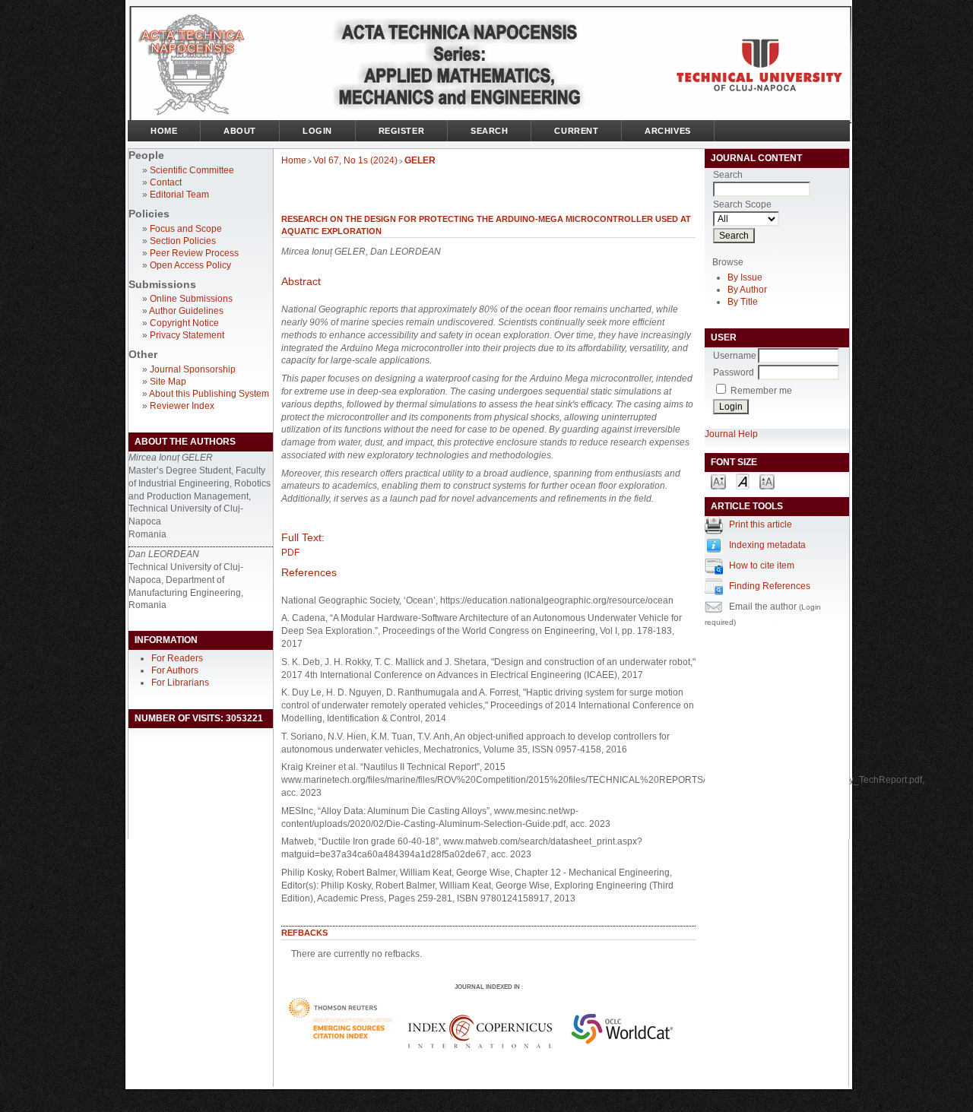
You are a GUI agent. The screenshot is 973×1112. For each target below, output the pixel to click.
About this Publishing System (209, 393)
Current (576, 130)
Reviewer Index (182, 406)
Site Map (168, 381)
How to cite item (761, 565)
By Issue (744, 277)
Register (401, 130)
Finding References (769, 586)
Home (164, 130)
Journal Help (731, 434)
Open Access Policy (190, 265)
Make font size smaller (718, 480)
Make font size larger (767, 480)
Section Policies (183, 241)
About (239, 130)
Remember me (761, 390)
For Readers (177, 658)
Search (489, 130)
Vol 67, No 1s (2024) (355, 160)
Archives (667, 130)
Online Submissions (191, 298)
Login (317, 130)
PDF (290, 552)
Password (733, 372)
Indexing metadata (767, 545)
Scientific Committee (192, 170)
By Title (742, 301)
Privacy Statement (187, 335)
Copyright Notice (184, 323)
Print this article (760, 524)
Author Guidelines (186, 311)
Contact (166, 182)
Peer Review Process (194, 253)
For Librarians (180, 682)
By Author (747, 289)
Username (734, 355)
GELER (420, 160)
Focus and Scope (186, 228)
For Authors (174, 670)
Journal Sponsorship (193, 369)
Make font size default (742, 480)
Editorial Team (179, 194)
